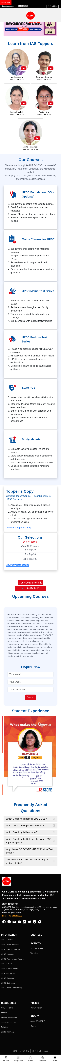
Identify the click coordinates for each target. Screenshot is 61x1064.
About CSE (5, 1013)
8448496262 (23, 6)
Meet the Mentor (36, 948)
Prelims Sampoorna (9, 1018)
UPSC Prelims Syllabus (10, 949)
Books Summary (7, 1032)
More (55, 1061)
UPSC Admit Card (8, 973)
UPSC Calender (7, 978)
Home (30, 1061)
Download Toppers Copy (18, 527)
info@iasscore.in (8, 6)
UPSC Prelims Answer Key (11, 988)
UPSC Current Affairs (9, 969)
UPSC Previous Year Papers (12, 959)
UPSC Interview (7, 954)
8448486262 (33, 588)
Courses (6, 1061)
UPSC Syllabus (7, 940)
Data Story (5, 1027)
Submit (30, 697)
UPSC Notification (8, 983)
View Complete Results (17, 565)
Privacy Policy (36, 1008)
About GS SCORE (37, 1021)
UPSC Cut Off (6, 964)
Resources (43, 1061)
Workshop (34, 953)
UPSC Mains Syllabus (10, 945)
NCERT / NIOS (7, 1008)
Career (33, 1026)
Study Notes (18, 1061)
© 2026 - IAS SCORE (21, 1051)
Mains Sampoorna (8, 1022)
